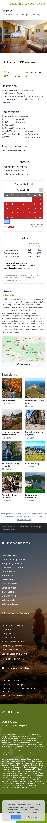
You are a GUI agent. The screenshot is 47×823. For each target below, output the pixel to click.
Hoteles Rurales (9, 529)
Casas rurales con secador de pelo (23, 787)
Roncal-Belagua (9, 571)
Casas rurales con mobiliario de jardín (23, 765)
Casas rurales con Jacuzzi (24, 749)
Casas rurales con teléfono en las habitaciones (19, 745)
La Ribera (6, 629)
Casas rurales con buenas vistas (13, 775)
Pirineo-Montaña (10, 649)
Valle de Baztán (9, 599)
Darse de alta (9, 721)
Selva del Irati (9, 400)
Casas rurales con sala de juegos (14, 759)
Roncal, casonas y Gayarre (34, 433)
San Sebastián (8, 575)
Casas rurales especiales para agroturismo (22, 762)
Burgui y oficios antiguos (9, 496)
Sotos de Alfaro (9, 587)
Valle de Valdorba (10, 604)
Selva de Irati (8, 579)
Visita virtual (29, 62)
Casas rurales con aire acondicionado (21, 736)
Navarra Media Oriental (13, 641)
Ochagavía (26, 14)
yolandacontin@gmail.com (16, 174)
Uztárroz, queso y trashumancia (10, 433)
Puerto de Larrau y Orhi (34, 402)
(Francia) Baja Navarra (12, 625)
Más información (29, 817)
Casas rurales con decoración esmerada (27, 743)
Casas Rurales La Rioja (12, 684)
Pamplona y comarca (12, 563)
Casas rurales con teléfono (33, 773)
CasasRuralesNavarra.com (27, 4)
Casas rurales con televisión (12, 773)
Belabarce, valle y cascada (10, 464)
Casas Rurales (8, 526)
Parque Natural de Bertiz (13, 567)
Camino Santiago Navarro (14, 559)
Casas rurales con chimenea (18, 753)
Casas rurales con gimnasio (20, 761)
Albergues (23, 526)
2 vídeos (10, 62)
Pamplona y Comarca (12, 645)
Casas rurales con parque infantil (18, 755)
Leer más (6, 102)
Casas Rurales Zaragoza (13, 695)
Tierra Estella (8, 591)
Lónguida (6, 633)
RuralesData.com (24, 519)
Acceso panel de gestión (16, 725)
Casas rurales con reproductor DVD (24, 769)
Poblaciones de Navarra (13, 658)
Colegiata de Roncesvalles (31, 496)
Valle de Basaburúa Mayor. (14, 653)
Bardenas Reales (10, 555)
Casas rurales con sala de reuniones (22, 781)
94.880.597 (22, 167)
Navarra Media (9, 637)
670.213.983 (9, 167)
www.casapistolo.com (14, 170)
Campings (36, 526)
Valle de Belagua (33, 463)
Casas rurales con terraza (26, 777)
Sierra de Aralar (9, 583)
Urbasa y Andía (9, 595)
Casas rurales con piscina (21, 751)
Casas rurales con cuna (23, 747)
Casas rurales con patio (31, 771)
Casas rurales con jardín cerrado (14, 734)
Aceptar (16, 817)
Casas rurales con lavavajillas (32, 757)
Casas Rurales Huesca (12, 680)
